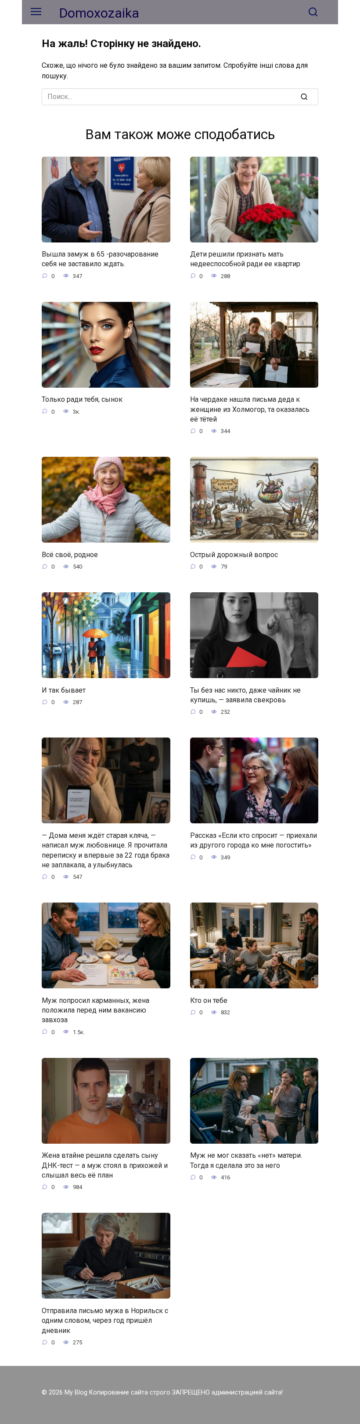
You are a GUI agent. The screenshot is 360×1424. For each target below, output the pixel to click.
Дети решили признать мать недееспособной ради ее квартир (245, 259)
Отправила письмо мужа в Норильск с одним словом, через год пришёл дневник (105, 1320)
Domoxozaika (99, 13)
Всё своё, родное (70, 554)
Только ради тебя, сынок (82, 399)
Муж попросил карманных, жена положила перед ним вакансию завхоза (95, 1010)
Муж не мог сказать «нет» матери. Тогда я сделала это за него (246, 1160)
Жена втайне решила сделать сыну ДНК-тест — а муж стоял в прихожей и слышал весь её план (105, 1165)
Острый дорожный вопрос (234, 554)
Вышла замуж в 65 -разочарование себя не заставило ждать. (100, 259)
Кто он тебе (208, 1000)
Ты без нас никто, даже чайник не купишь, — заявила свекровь (245, 695)
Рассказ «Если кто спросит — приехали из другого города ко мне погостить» (253, 840)
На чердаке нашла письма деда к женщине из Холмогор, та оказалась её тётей (250, 409)
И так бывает (64, 690)
